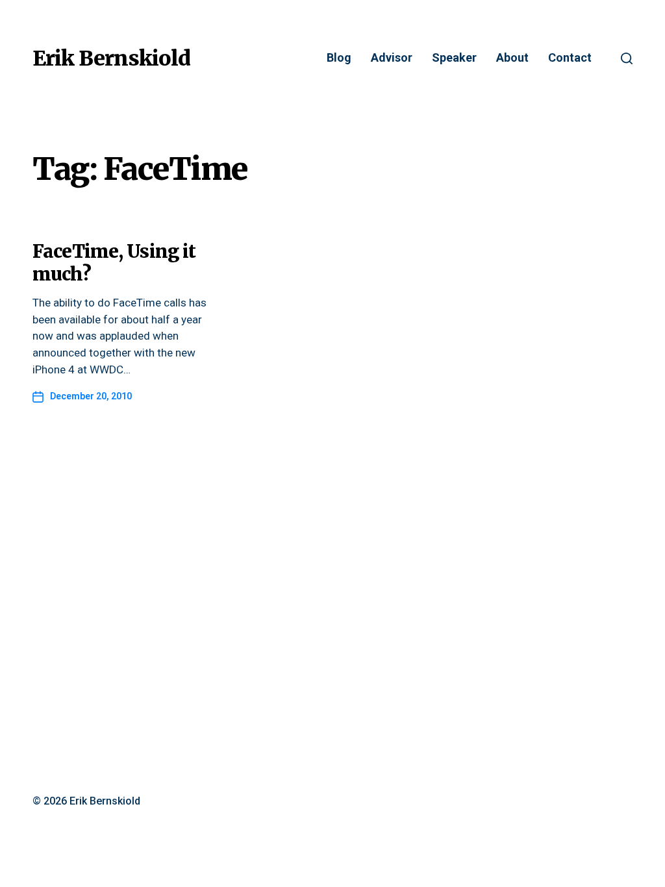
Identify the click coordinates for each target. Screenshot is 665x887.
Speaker (454, 58)
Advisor (391, 58)
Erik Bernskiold (111, 58)
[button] (627, 58)
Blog (339, 58)
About (512, 58)
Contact (570, 58)
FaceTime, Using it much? (113, 263)
